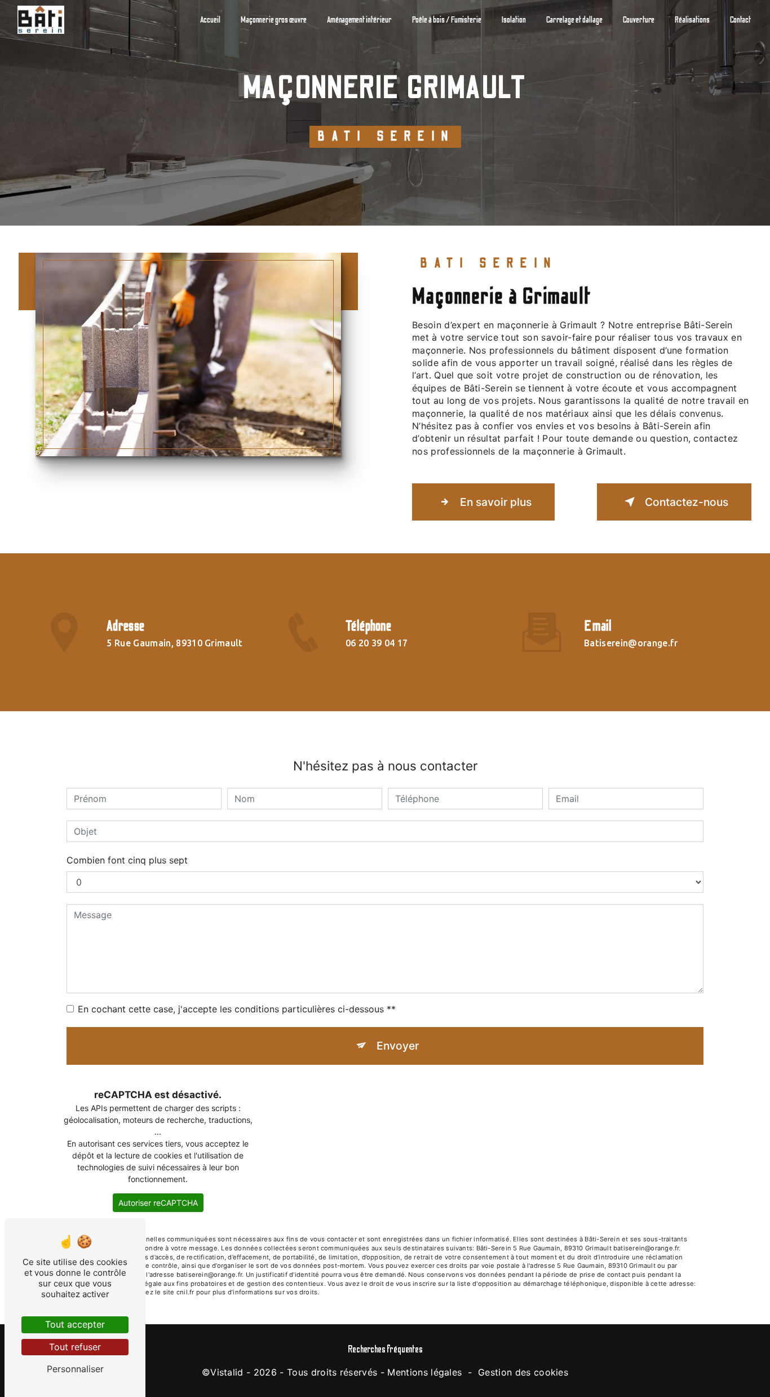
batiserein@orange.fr (631, 643)
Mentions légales (424, 1372)
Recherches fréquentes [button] (385, 1349)
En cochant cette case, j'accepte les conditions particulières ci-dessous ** (237, 1009)
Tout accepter (75, 1324)
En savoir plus (496, 502)
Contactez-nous (686, 502)
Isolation (514, 20)
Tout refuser (75, 1346)
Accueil (210, 20)
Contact (740, 20)
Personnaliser (75, 1368)
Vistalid (227, 1372)
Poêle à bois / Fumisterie (446, 20)
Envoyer (398, 1045)
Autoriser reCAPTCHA (158, 1202)
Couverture (638, 20)
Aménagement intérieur (359, 20)
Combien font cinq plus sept (127, 860)
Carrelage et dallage (574, 20)
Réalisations (692, 20)
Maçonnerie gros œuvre (274, 20)
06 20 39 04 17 (377, 643)
